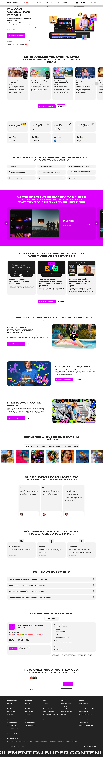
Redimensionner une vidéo (85, 714)
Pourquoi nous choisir (66, 711)
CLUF (31, 741)
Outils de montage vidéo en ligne (15, 731)
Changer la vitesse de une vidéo (86, 708)
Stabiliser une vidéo (84, 720)
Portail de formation (48, 708)
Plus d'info (90, 655)
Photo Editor (10, 708)
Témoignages (64, 706)
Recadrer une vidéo (84, 706)
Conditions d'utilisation (23, 741)
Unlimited (9, 703)
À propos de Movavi (66, 703)
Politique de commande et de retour (57, 741)
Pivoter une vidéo (83, 711)
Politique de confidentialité (79, 6)
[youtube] (90, 746)
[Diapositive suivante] (96, 83)
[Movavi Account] (91, 2)
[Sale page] (81, 2)
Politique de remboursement (71, 741)
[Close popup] (95, 6)
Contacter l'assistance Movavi (50, 706)
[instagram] (87, 746)
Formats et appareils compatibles (27, 653)
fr (95, 2)
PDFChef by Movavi (12, 722)
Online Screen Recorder (13, 728)
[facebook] (84, 746)
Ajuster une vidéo (83, 722)
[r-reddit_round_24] (95, 746)
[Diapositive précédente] (6, 223)
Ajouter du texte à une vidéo (86, 725)
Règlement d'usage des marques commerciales (16, 743)
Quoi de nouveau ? (13, 653)
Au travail (63, 714)
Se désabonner (46, 717)
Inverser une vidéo (83, 717)
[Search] (88, 2)
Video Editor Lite (11, 717)
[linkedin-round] (92, 746)
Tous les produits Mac (30, 725)
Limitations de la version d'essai (50, 714)
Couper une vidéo (83, 703)
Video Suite (10, 706)
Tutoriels (45, 703)
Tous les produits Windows (13, 733)
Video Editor (10, 714)
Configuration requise (48, 711)
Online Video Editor (11, 725)
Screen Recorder (11, 720)
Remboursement (47, 720)
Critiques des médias (66, 708)
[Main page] (12, 2)
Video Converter (11, 711)
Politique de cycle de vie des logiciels (41, 741)
